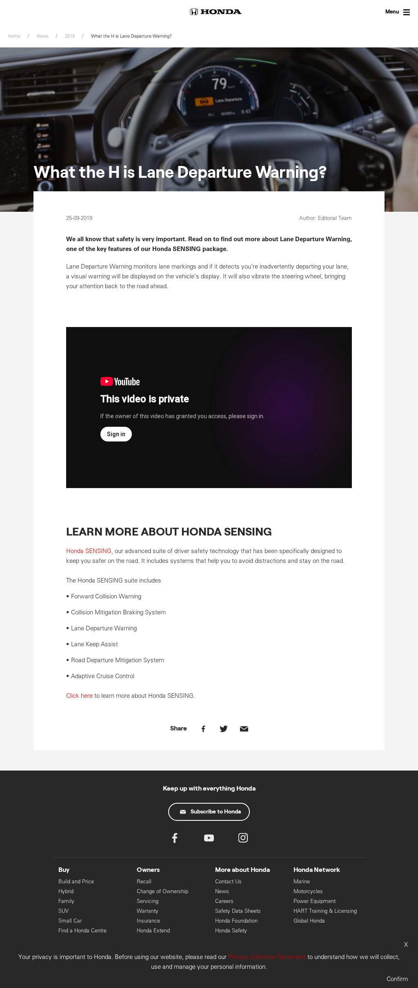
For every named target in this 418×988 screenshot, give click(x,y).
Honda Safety (231, 930)
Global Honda (309, 920)
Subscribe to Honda (216, 812)
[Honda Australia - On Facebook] (175, 840)
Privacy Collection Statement (267, 957)
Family (66, 901)
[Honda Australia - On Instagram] (243, 840)
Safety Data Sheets (238, 910)
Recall (144, 881)
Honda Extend (153, 930)
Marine (301, 881)
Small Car (70, 920)
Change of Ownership (162, 891)
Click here (79, 695)
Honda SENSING (88, 551)
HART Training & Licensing (325, 910)
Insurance (148, 920)
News (222, 891)
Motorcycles (308, 891)
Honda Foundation (236, 920)
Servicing (147, 901)
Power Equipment (314, 901)
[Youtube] (209, 840)
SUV (63, 910)
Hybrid (65, 891)
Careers (224, 901)
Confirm (397, 979)
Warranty (147, 910)
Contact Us (228, 881)
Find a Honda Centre (82, 930)
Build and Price (76, 881)
